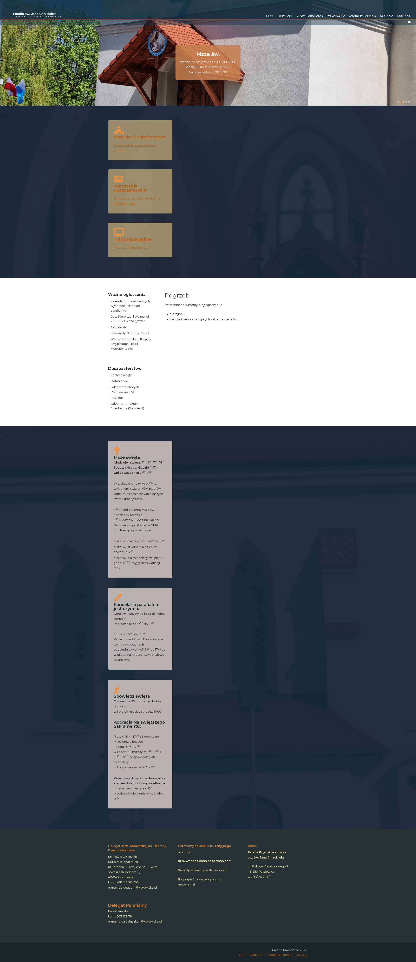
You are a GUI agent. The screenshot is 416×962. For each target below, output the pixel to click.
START (270, 15)
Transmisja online (133, 239)
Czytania (386, 15)
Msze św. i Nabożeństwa (139, 136)
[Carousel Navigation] (208, 98)
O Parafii (285, 15)
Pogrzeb (116, 398)
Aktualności (119, 327)
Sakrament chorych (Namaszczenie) (124, 389)
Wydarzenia (336, 15)
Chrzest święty (121, 375)
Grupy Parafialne (310, 15)
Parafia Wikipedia (279, 955)
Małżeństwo (119, 381)
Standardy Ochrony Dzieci (129, 333)
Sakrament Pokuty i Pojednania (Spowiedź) (127, 406)
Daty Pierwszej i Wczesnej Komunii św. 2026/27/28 (129, 319)
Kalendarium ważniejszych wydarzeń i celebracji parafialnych (130, 306)
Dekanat (256, 955)
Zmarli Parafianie (362, 15)
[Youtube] (409, 22)
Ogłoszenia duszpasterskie (130, 188)
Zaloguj (301, 955)
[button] (398, 102)
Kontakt (403, 15)
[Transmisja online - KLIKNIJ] (208, 53)
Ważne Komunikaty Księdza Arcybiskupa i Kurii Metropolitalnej (131, 343)
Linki (242, 955)
